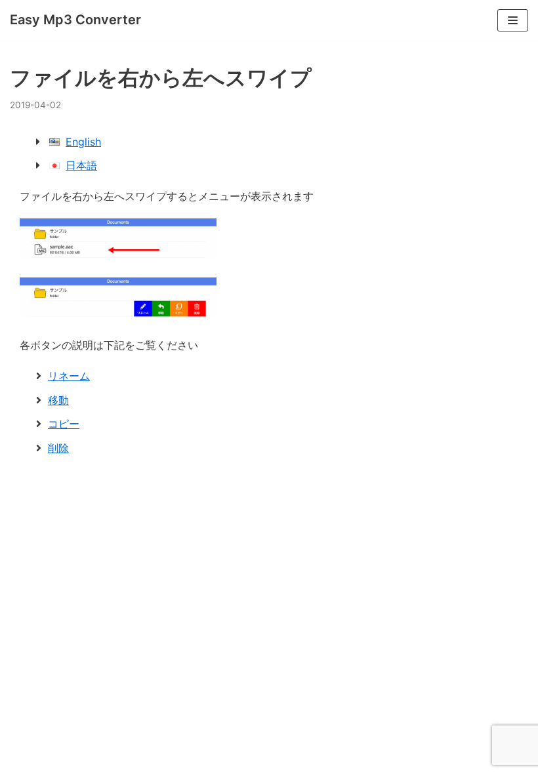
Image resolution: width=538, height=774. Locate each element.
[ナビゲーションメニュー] (512, 20)
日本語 (81, 165)
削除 (58, 448)
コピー (63, 423)
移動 (58, 400)
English (83, 141)
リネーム (69, 375)
